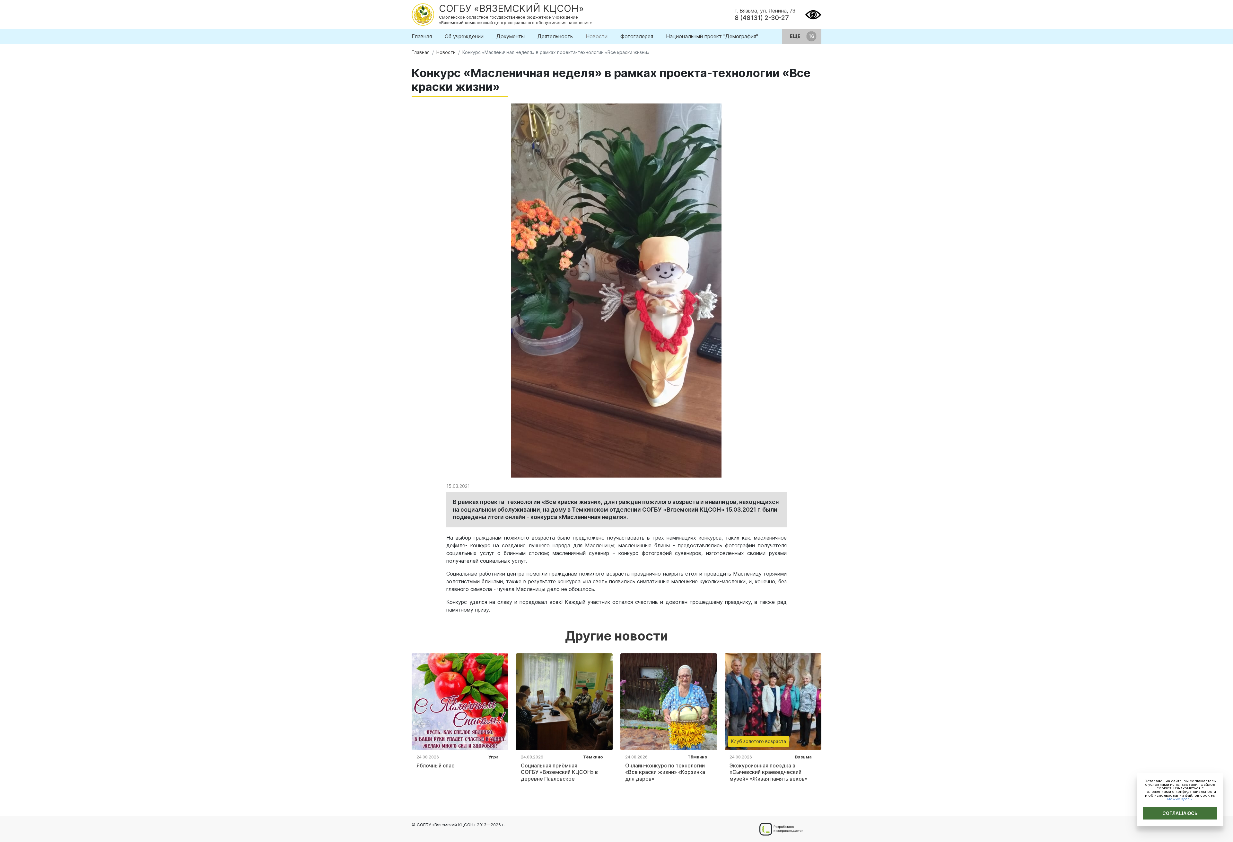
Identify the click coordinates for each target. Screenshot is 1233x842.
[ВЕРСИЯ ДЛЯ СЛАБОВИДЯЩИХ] (813, 14)
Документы (510, 36)
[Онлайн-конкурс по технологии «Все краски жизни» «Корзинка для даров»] (668, 701)
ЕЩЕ (795, 36)
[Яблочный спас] (460, 701)
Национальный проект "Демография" (712, 36)
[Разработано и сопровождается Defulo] (781, 829)
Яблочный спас (435, 765)
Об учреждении (464, 36)
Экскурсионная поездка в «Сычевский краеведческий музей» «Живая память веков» (769, 772)
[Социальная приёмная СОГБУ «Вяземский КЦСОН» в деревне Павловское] (564, 701)
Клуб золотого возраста (758, 741)
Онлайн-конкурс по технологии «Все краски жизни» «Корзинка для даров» (665, 772)
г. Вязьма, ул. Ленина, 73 (765, 10)
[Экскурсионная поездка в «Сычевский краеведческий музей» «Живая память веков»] (773, 701)
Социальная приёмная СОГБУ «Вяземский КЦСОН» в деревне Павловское (559, 772)
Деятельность (555, 36)
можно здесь (1179, 799)
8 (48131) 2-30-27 (762, 18)
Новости (597, 36)
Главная (422, 36)
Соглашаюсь (1180, 813)
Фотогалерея (636, 36)
